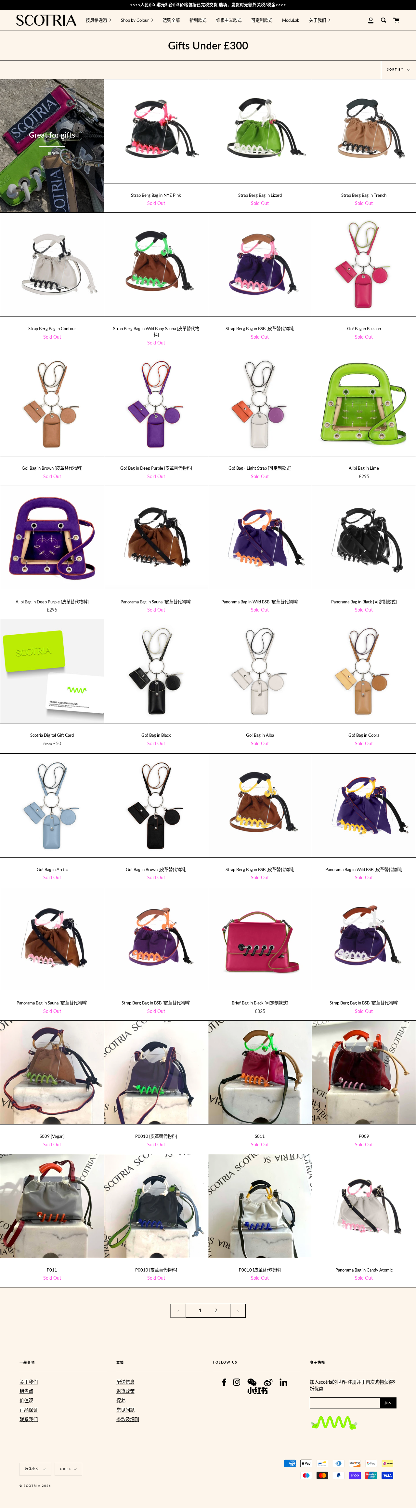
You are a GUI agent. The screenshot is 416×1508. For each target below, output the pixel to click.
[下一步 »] (238, 1310)
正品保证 (29, 1410)
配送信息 (125, 1382)
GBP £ (66, 1469)
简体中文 (33, 1469)
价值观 (26, 1400)
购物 (52, 153)
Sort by (396, 69)
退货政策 (125, 1391)
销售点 (26, 1391)
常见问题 (125, 1410)
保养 (120, 1400)
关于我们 (29, 1382)
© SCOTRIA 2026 (35, 1486)
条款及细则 (127, 1419)
